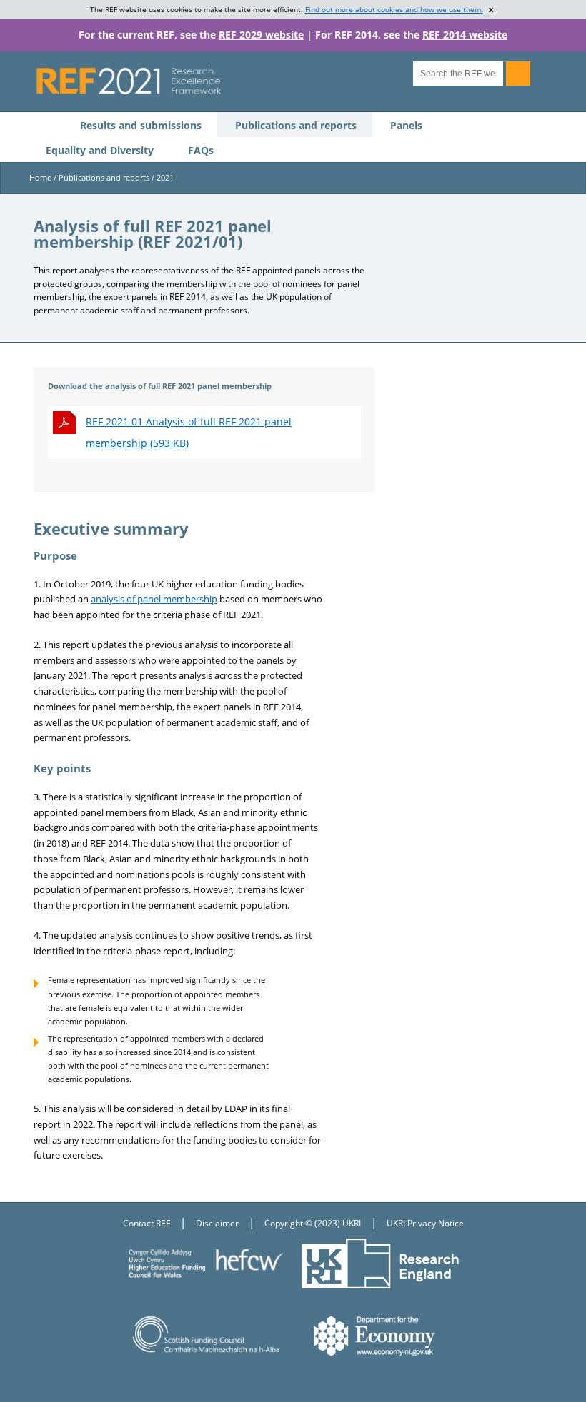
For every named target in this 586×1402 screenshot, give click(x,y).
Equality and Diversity (100, 150)
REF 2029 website (261, 34)
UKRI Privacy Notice (425, 1223)
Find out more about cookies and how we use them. (394, 9)
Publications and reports (296, 125)
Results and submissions (141, 125)
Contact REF (146, 1223)
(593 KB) (189, 432)
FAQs (201, 150)
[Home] (214, 80)
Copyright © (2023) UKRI (312, 1223)
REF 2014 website (464, 34)
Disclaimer (217, 1223)
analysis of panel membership (154, 598)
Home (40, 177)
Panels (406, 125)
